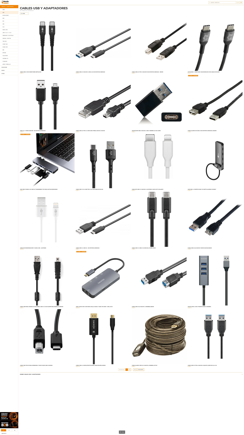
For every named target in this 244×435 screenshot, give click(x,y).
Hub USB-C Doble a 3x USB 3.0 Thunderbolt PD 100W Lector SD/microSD (38, 189)
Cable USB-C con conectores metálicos (30, 72)
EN (14, 430)
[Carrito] (241, 2)
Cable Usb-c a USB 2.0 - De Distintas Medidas (87, 248)
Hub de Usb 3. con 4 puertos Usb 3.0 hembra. (199, 306)
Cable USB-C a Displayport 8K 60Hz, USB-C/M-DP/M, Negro (91, 365)
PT (9, 430)
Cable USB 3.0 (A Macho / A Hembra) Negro (143, 306)
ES (3, 430)
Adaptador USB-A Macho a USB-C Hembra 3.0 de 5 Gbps (146, 130)
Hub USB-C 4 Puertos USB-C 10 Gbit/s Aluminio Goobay (202, 189)
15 (134, 369)
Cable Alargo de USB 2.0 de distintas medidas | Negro (202, 130)
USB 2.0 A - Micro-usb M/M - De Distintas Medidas (32, 130)
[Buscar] (210, 2)
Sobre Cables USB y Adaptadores (30, 374)
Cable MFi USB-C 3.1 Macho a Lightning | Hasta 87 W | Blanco (147, 189)
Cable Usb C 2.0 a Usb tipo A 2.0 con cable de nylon (89, 189)
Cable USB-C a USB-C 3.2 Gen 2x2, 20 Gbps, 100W (144, 248)
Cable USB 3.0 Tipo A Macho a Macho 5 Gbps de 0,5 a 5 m (202, 365)
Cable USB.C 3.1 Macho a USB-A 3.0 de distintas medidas (90, 72)
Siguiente (140, 369)
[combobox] (223, 2)
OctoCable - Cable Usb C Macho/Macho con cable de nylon (203, 72)
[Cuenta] (238, 2)
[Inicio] (5, 2)
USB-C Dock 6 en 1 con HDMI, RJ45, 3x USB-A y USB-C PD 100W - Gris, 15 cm (94, 306)
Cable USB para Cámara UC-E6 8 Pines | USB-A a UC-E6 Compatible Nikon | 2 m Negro (41, 306)
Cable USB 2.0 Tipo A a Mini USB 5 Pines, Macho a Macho (90, 130)
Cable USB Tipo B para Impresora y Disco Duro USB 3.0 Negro (36, 365)
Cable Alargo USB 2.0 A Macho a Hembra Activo (144, 365)
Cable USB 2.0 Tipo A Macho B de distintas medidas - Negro (147, 72)
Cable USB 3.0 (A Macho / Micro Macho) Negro (200, 248)
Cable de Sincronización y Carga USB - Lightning (33, 248)
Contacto (4, 433)
